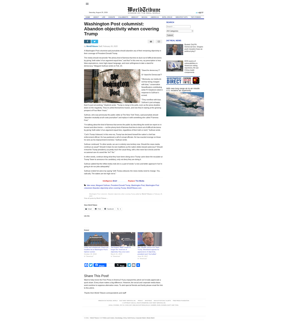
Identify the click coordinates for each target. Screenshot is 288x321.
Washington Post (138, 185)
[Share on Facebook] (87, 41)
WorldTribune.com (134, 188)
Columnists (123, 17)
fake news (91, 185)
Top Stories (196, 17)
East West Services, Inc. (127, 300)
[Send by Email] (159, 41)
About (96, 17)
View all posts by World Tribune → (96, 198)
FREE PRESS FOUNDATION (181, 300)
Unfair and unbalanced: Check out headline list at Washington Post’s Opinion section (96, 249)
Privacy (140, 300)
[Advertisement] (185, 139)
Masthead (148, 300)
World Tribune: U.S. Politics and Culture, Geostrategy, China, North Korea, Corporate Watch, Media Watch (122, 318)
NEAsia (144, 17)
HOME (88, 17)
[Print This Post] (151, 41)
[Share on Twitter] (95, 41)
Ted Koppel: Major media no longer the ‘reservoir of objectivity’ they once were (121, 249)
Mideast (135, 17)
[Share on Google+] (102, 41)
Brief (115, 181)
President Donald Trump (120, 185)
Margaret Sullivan (103, 185)
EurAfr (112, 17)
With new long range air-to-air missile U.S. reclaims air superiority (183, 89)
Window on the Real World (108, 300)
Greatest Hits (182, 17)
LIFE (103, 17)
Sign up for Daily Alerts (162, 300)
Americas (155, 17)
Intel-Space (167, 17)
